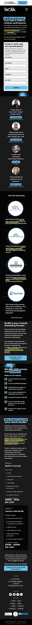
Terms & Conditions (20, 623)
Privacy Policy (10, 623)
